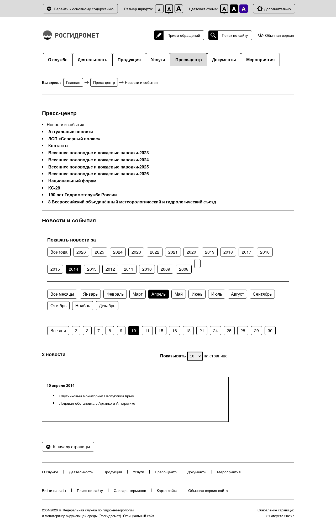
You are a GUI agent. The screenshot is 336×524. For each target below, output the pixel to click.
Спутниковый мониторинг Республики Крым (96, 395)
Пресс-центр (188, 59)
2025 (99, 252)
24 (215, 330)
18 (188, 330)
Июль (216, 294)
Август (237, 294)
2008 (183, 269)
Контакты (58, 145)
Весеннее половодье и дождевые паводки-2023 (98, 153)
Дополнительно (277, 8)
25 (229, 330)
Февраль (115, 294)
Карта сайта (167, 490)
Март (138, 294)
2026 (81, 252)
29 (256, 330)
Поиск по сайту (235, 35)
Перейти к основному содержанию (84, 8)
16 (174, 330)
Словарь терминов (130, 490)
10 (133, 330)
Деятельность (92, 59)
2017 (246, 252)
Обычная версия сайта (208, 490)
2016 (265, 252)
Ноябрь (82, 305)
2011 (128, 269)
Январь (90, 294)
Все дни (58, 330)
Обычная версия (279, 35)
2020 (191, 252)
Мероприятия (260, 59)
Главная (73, 82)
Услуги (158, 59)
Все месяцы (62, 294)
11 (147, 330)
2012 (110, 269)
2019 (209, 252)
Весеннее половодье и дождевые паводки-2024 (98, 160)
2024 (118, 252)
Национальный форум (72, 181)
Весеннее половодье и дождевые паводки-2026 (98, 174)
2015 (55, 269)
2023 (136, 252)
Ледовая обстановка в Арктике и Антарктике (97, 403)
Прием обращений (183, 35)
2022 (154, 252)
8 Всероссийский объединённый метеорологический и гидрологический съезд (132, 202)
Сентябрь (262, 294)
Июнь (197, 294)
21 (202, 330)
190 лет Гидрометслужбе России (82, 195)
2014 (73, 269)
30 (270, 330)
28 (242, 330)
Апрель (158, 294)
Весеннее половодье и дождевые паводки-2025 (98, 167)
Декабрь (107, 305)
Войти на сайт (54, 490)
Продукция (129, 59)
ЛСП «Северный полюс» (74, 139)
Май (179, 294)
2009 (165, 269)
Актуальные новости (70, 132)
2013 (92, 269)
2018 (228, 252)
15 (161, 330)
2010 (147, 269)
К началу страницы (71, 447)
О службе (57, 59)
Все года (58, 252)
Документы (224, 59)
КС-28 (54, 188)
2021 (173, 252)
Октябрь (58, 305)
